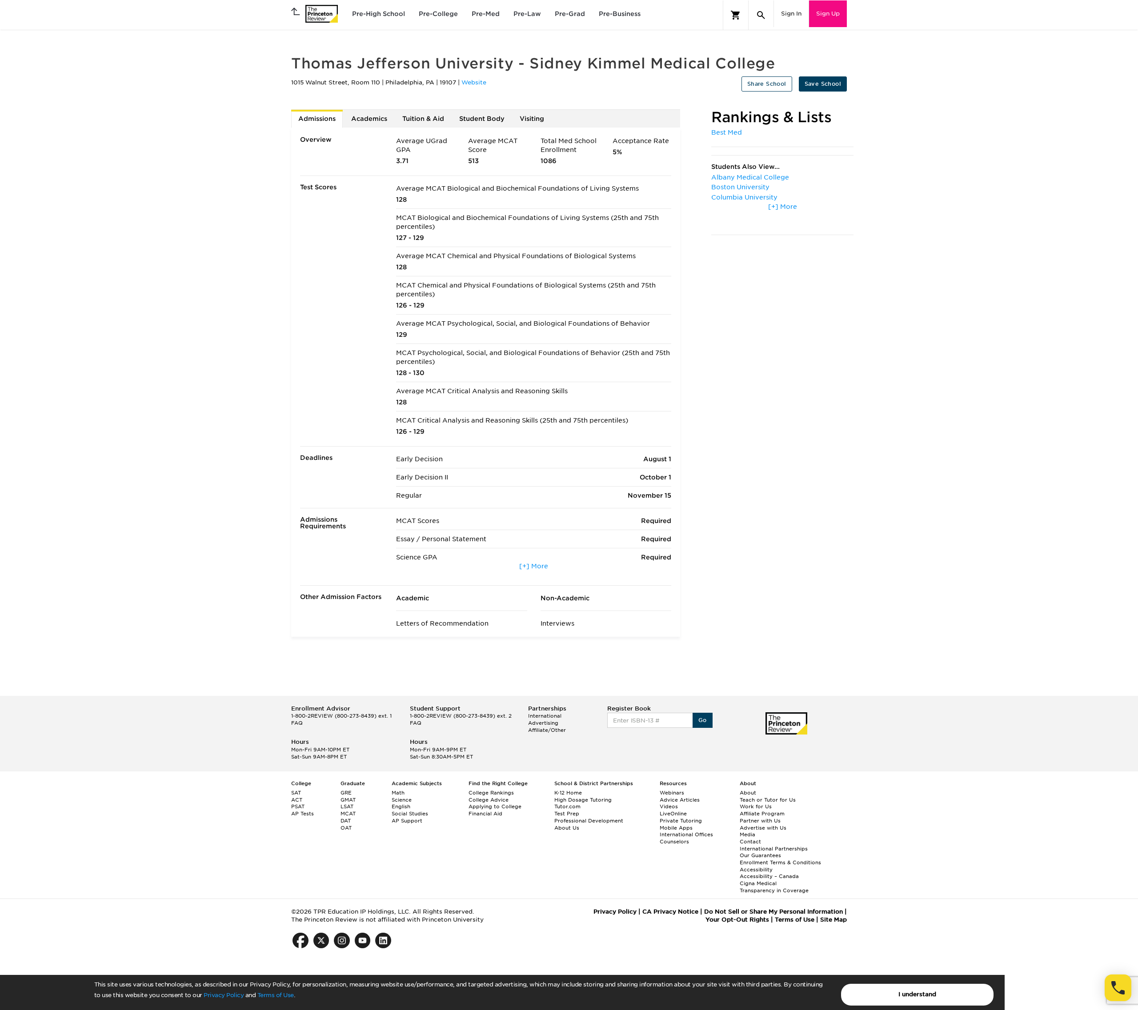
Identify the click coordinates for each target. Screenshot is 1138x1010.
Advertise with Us (763, 828)
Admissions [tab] (317, 118)
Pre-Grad (570, 13)
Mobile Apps (676, 828)
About (748, 793)
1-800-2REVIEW (341, 716)
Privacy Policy (224, 995)
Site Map (833, 919)
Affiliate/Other (547, 730)
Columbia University (744, 197)
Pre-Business (620, 13)
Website (473, 82)
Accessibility (756, 869)
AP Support (407, 821)
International (544, 716)
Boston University (740, 187)
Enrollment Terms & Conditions (780, 862)
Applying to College (495, 806)
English (401, 806)
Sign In (791, 13)
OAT (346, 828)
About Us (566, 828)
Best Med (726, 132)
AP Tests (302, 813)
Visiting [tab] (532, 118)
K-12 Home (568, 793)
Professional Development (588, 821)
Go (702, 720)
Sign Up (828, 13)
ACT (296, 800)
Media (747, 834)
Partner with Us (760, 821)
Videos (669, 806)
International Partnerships (774, 849)
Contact (750, 841)
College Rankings (491, 793)
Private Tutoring (681, 821)
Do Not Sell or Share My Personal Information (773, 911)
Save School (823, 83)
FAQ (297, 723)
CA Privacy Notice (670, 911)
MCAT (348, 813)
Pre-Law (527, 13)
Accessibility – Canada (769, 876)
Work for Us (756, 806)
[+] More (533, 566)
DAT (346, 821)
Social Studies (410, 813)
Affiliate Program (762, 813)
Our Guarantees (760, 855)
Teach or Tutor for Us (768, 800)
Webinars (672, 793)
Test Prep (566, 813)
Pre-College (438, 13)
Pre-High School (378, 13)
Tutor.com (567, 806)
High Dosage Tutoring (583, 800)
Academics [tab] (369, 118)
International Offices (686, 834)
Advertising (543, 723)
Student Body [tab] (482, 118)
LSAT (347, 806)
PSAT (298, 806)
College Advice (489, 800)
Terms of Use (275, 995)
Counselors (674, 841)
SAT (296, 793)
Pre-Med (486, 13)
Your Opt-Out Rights (737, 919)
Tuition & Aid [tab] (423, 118)
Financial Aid (485, 813)
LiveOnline (673, 813)
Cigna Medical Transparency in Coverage (774, 887)
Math (398, 793)
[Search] (761, 15)
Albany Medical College (750, 177)
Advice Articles (680, 800)
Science (402, 800)
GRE (346, 793)
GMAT (348, 800)
